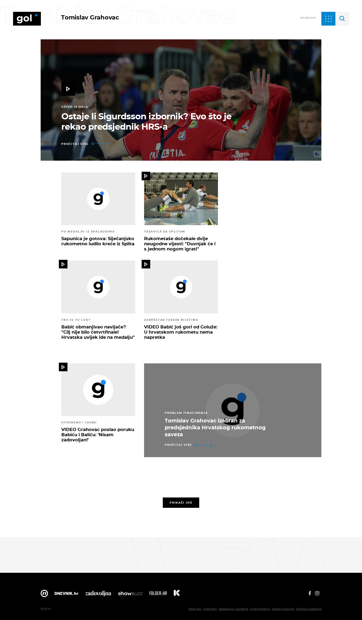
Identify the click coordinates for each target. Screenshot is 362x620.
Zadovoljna (98, 595)
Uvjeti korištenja (260, 609)
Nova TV (44, 595)
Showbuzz (130, 595)
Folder (158, 595)
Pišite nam (194, 609)
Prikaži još (181, 502)
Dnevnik (66, 595)
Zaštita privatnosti (283, 609)
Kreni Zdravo (177, 595)
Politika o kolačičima (308, 609)
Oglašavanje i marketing (233, 609)
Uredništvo (210, 609)
